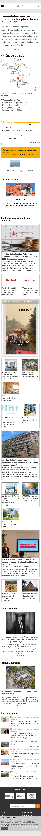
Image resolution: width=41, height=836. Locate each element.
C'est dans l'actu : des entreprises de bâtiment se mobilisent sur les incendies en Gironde (17, 301)
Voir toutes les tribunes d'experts (20, 706)
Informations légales (27, 815)
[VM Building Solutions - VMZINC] (31, 796)
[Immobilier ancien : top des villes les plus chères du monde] (15, 163)
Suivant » (31, 171)
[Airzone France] (20, 796)
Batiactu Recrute (26, 812)
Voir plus (20, 653)
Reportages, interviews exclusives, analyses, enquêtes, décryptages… (20, 152)
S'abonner (20, 655)
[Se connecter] (38, 6)
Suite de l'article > (35, 142)
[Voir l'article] (37, 301)
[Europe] (39, 88)
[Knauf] (9, 796)
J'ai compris (4, 828)
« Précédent (10, 171)
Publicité (3, 815)
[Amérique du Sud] (2, 88)
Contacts (4, 812)
